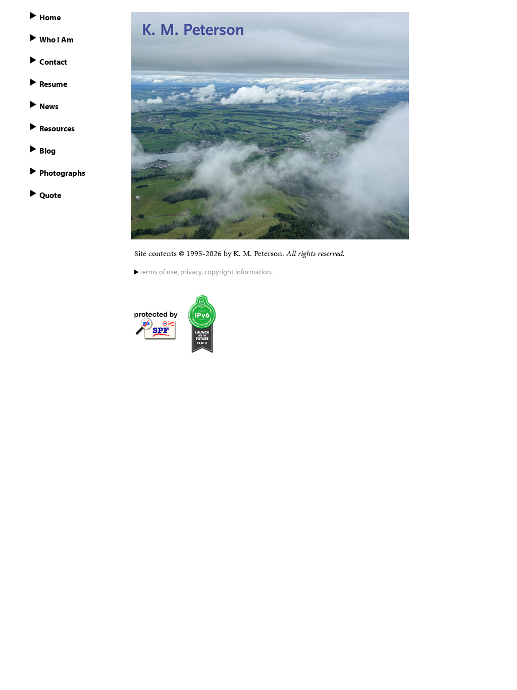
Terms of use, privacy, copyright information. (206, 271)
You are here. (72, 17)
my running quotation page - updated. (68, 200)
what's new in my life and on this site (71, 111)
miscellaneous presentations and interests (74, 133)
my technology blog (82, 150)
